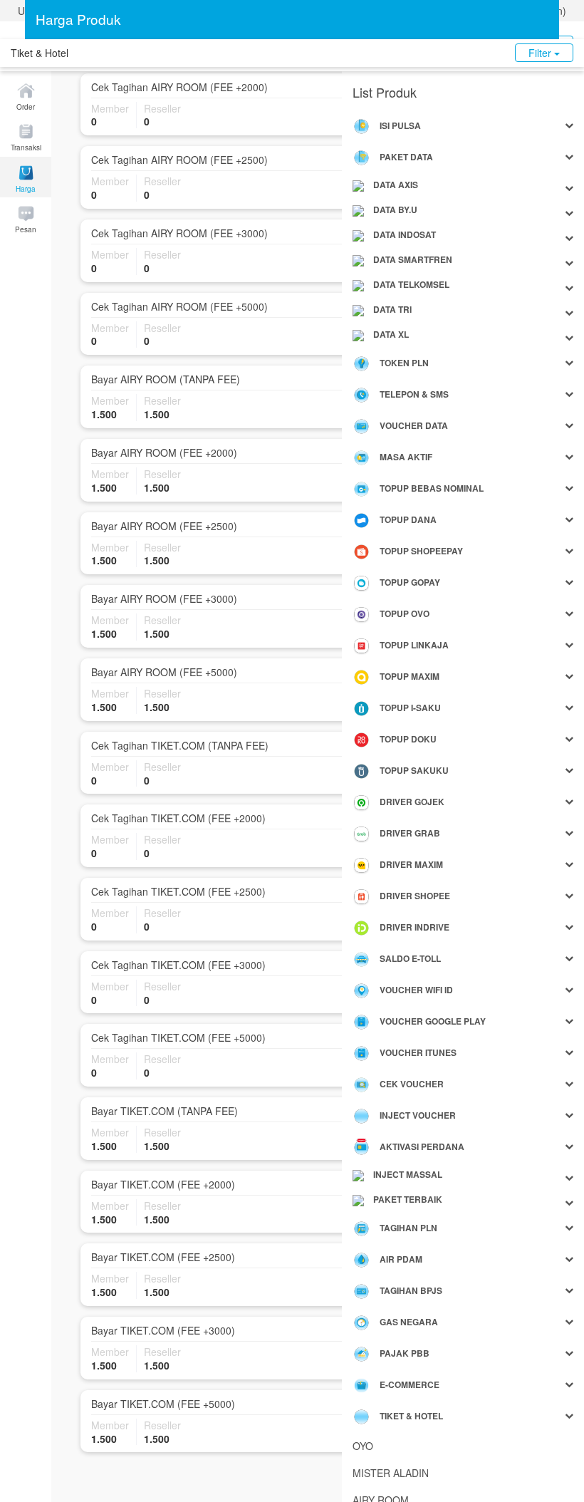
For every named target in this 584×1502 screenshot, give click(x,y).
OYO (363, 1446)
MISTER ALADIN (391, 1473)
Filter (541, 53)
